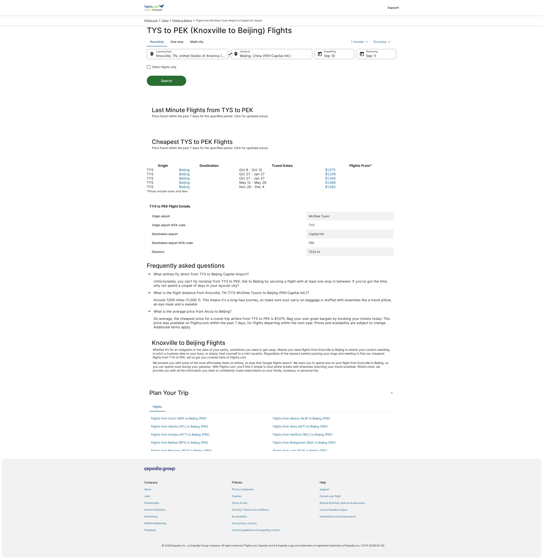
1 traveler (357, 41)
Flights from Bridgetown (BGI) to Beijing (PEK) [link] (304, 442)
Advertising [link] (151, 516)
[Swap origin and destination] (230, 54)
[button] (271, 393)
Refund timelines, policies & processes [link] (342, 502)
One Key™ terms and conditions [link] (250, 509)
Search (166, 81)
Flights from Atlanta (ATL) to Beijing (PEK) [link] (179, 426)
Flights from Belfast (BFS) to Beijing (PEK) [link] (179, 442)
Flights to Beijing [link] (182, 20)
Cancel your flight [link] (330, 496)
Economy (380, 41)
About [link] (147, 489)
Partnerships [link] (151, 502)
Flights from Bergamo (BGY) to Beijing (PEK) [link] (181, 450)
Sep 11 (371, 56)
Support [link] (324, 489)
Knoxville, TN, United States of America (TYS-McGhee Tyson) (192, 56)
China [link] (165, 20)
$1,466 (330, 182)
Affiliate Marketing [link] (155, 523)
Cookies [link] (237, 496)
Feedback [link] (150, 530)
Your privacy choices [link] (244, 523)
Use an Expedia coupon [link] (333, 509)
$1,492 (330, 187)
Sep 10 (329, 56)
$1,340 (330, 178)
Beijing (184, 170)
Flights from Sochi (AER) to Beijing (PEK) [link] (178, 418)
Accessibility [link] (239, 516)
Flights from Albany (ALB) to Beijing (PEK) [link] (301, 418)
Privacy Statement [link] (243, 489)
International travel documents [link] (338, 516)
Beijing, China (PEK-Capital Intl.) (265, 56)
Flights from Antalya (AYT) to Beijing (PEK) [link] (180, 434)
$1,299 (330, 174)
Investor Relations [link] (154, 509)
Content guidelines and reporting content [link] (256, 530)
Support (393, 7)
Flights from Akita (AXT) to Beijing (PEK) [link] (300, 426)
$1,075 (330, 170)
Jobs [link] (147, 496)
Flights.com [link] (151, 20)
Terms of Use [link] (239, 502)
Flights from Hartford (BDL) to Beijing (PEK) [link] (302, 434)
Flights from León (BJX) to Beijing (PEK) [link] (300, 450)
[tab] (157, 41)
